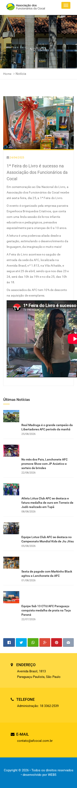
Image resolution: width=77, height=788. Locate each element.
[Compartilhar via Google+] (44, 642)
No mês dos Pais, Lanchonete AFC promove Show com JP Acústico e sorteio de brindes (44, 464)
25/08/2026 (28, 433)
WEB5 (52, 775)
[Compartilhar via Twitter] (21, 642)
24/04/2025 (17, 157)
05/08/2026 (28, 545)
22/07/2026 (28, 619)
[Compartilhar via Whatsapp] (33, 642)
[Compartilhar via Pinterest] (56, 642)
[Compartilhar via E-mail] (68, 642)
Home (7, 73)
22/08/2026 (28, 472)
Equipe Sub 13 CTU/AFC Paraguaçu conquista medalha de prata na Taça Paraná (46, 610)
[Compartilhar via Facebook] (9, 642)
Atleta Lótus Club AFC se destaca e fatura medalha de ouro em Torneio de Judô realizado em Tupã (47, 503)
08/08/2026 (28, 511)
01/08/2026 (28, 580)
